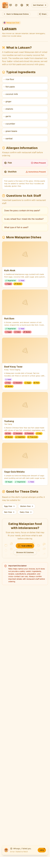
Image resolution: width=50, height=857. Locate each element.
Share (44, 14)
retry (42, 850)
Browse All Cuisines (25, 552)
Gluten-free (25, 506)
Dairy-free (24, 512)
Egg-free (8, 506)
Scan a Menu (26, 546)
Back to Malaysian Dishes (18, 14)
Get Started (38, 5)
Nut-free (8, 512)
